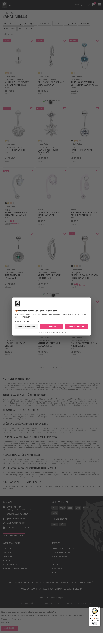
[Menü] (98, 608)
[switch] (94, 623)
